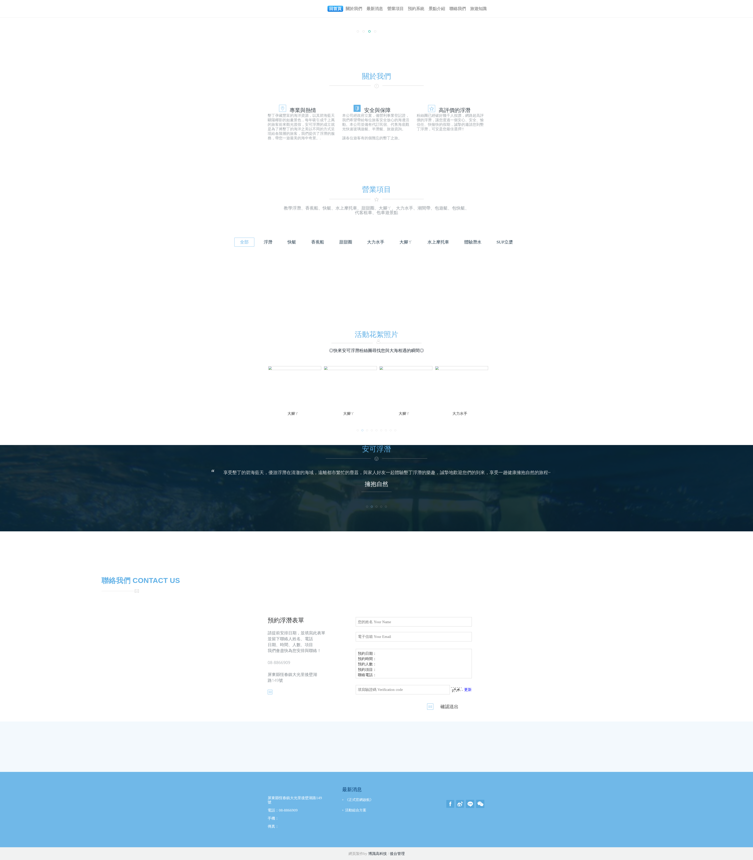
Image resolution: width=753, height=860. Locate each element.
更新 (468, 690)
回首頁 (335, 8)
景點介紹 (437, 8)
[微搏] (460, 804)
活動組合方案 (355, 810)
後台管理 (397, 854)
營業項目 (395, 8)
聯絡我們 (457, 8)
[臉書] (450, 804)
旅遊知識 (478, 8)
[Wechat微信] (480, 804)
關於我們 (354, 8)
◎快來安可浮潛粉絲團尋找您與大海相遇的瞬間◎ (376, 350)
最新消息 (374, 8)
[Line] (470, 804)
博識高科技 (377, 854)
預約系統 (416, 8)
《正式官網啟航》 (359, 800)
